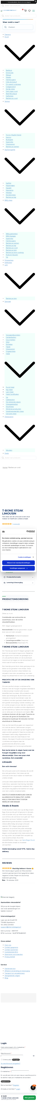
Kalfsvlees (9, 96)
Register (16, 1085)
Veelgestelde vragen (12, 975)
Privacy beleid (10, 957)
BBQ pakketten (12, 234)
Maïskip (9, 192)
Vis (7, 257)
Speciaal (8, 301)
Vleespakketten (12, 404)
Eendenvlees (11, 195)
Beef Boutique (11, 94)
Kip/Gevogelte (10, 150)
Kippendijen (10, 185)
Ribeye (8, 75)
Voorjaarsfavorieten (13, 335)
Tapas (8, 347)
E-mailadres (6, 1071)
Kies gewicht (29, 1097)
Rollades (9, 344)
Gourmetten (10, 340)
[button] (1, 1039)
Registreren (6, 1081)
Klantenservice (10, 968)
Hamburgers (11, 80)
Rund (7, 37)
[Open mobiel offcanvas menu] (33, 11)
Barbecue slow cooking (15, 252)
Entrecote (9, 73)
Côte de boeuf (11, 82)
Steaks (8, 77)
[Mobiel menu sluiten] (35, 1)
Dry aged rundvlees (13, 84)
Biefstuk (9, 70)
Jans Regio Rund (28, 840)
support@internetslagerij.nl (11, 927)
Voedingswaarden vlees (15, 411)
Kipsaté (8, 188)
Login (18, 1089)
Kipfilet (8, 183)
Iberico (8, 137)
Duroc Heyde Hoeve (13, 135)
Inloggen (16, 1059)
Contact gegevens (11, 947)
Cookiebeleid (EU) (11, 952)
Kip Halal (9, 389)
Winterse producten (13, 409)
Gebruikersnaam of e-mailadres (13, 1047)
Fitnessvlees (9, 260)
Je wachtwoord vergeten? (10, 1063)
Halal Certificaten (12, 394)
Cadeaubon (10, 400)
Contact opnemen (11, 950)
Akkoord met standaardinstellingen (18, 563)
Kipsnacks (9, 190)
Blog (6, 978)
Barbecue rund (12, 98)
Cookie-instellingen (24, 557)
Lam (6, 265)
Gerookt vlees (11, 414)
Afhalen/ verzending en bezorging (17, 971)
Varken (7, 101)
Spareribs (9, 142)
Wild (7, 342)
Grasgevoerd (11, 87)
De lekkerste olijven (13, 402)
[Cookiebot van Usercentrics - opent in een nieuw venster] (26, 531)
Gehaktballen (11, 337)
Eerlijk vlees (10, 89)
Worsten (9, 450)
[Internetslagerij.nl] (9, 11)
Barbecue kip (11, 197)
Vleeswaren (10, 144)
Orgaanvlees (10, 351)
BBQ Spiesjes (11, 236)
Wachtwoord (6, 1053)
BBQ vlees (8, 200)
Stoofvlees (10, 406)
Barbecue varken (12, 146)
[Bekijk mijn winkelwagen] (25, 10)
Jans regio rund (12, 91)
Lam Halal (9, 392)
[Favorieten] (29, 11)
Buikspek (9, 140)
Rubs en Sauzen (12, 255)
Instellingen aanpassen (17, 568)
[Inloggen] (21, 10)
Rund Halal (10, 387)
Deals (7, 453)
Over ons (8, 945)
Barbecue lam (11, 250)
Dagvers (8, 34)
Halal (8, 354)
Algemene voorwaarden (14, 954)
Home (5, 467)
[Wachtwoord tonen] (33, 1055)
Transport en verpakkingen (15, 973)
